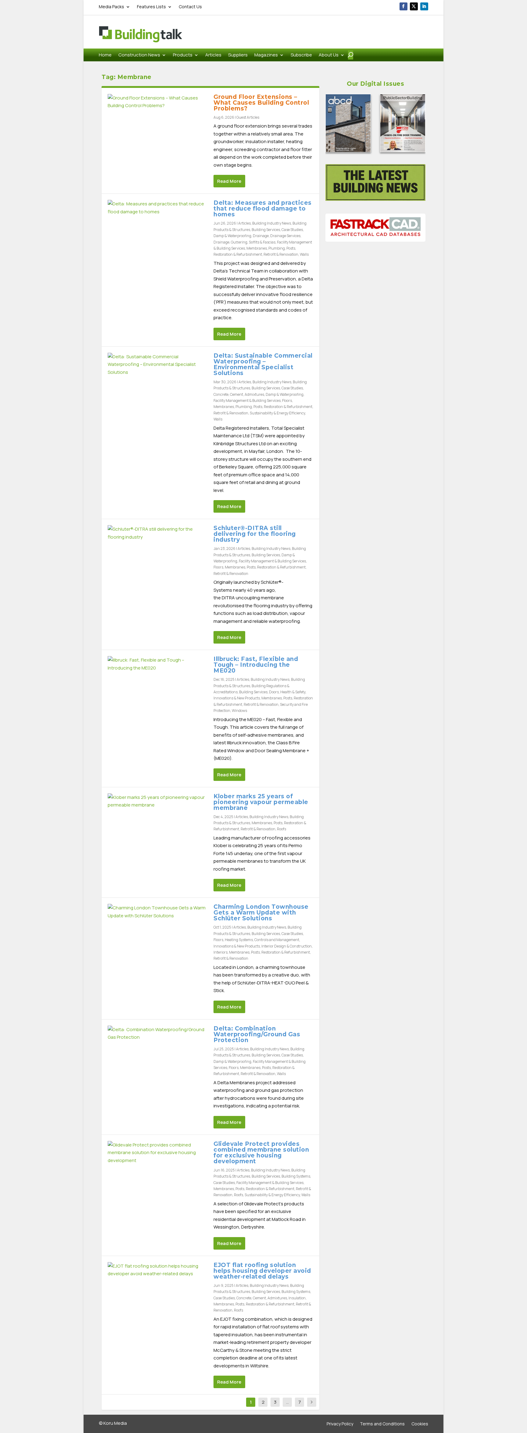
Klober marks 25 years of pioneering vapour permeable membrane (260, 802)
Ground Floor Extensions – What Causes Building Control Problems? (261, 102)
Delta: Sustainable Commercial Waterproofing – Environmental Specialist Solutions (263, 364)
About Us (329, 55)
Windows (239, 710)
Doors (274, 692)
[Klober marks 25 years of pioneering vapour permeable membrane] (157, 801)
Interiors (220, 952)
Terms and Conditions (382, 1424)
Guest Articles (247, 117)
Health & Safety (292, 692)
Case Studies (292, 229)
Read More (229, 181)
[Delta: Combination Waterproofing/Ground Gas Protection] (157, 1033)
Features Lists (151, 7)
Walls (304, 254)
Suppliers (238, 55)
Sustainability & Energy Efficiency (277, 413)
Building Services (266, 229)
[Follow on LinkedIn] (424, 6)
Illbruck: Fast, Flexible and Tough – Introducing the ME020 (255, 664)
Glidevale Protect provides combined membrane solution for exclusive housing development (261, 1152)
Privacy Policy (340, 1424)
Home (105, 55)
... (287, 1402)
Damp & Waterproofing (232, 235)
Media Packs (111, 7)
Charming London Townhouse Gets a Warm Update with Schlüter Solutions (261, 912)
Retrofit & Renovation (281, 254)
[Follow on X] (414, 6)
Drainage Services (285, 235)
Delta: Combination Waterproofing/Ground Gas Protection (256, 1034)
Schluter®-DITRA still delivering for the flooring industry (254, 534)
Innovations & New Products (236, 698)
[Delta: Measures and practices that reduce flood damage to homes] (157, 207)
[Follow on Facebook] (403, 6)
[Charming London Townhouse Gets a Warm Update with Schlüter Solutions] (157, 911)
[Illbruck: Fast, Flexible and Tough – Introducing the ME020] (157, 664)
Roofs (281, 829)
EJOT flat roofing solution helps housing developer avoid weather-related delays (262, 1271)
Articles (213, 55)
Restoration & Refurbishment (237, 254)
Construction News (139, 55)
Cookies (419, 1424)
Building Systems (295, 1176)
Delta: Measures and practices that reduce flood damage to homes (262, 208)
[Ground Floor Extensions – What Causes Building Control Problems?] (157, 102)
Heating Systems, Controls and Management (262, 939)
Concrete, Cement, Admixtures (238, 394)
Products (182, 55)
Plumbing (276, 248)
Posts (290, 248)
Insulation (297, 1298)
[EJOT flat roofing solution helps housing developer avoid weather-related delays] (157, 1270)
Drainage (261, 235)
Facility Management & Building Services (247, 400)
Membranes (256, 248)
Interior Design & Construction (286, 946)
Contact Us (190, 7)
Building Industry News (271, 223)
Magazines (266, 55)
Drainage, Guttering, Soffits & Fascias (244, 242)
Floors (287, 400)
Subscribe (301, 55)
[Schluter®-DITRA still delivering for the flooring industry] (157, 533)
